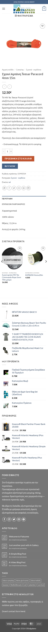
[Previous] (2, 266)
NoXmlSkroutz (16, 585)
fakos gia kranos (22, 580)
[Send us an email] (19, 519)
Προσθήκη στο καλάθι (18, 158)
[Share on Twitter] (14, 188)
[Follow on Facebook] (4, 519)
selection (32, 585)
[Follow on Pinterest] (23, 519)
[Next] (45, 266)
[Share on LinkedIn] (28, 188)
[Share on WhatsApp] (4, 188)
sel (10, 182)
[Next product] (4, 87)
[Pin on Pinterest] (23, 188)
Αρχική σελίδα (7, 70)
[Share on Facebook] (9, 188)
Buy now (10, 166)
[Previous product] (9, 87)
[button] (3, 8)
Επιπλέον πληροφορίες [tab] (13, 204)
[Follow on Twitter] (14, 519)
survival (41, 585)
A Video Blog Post (17, 562)
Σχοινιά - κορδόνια (33, 70)
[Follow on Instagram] (9, 519)
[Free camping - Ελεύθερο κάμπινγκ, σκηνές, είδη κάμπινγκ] (24, 8)
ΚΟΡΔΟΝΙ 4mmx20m (34, 275)
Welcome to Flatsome (19, 536)
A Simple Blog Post (17, 553)
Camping (19, 70)
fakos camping (8, 580)
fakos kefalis (35, 580)
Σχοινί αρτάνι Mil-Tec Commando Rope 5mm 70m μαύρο (11, 277)
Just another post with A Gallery (24, 545)
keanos (5, 585)
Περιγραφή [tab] (7, 199)
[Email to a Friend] (19, 188)
